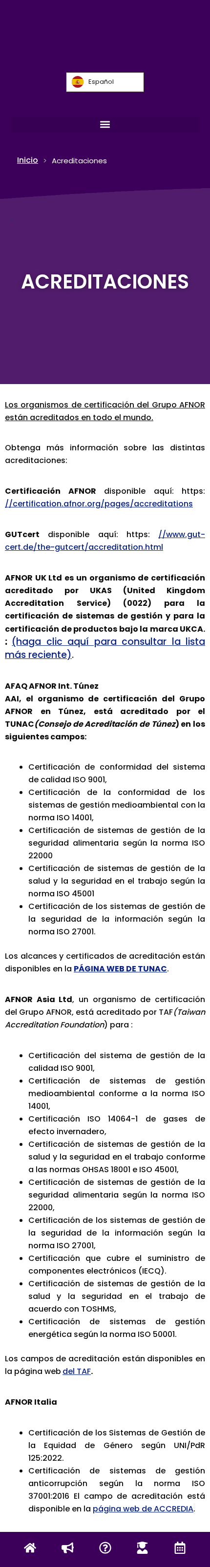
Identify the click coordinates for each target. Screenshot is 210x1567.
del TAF (77, 1371)
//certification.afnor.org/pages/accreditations (99, 503)
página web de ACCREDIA (143, 1508)
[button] (105, 124)
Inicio (27, 160)
